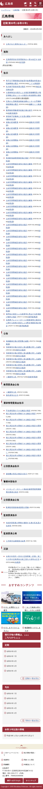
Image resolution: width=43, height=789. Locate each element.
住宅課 (22, 62)
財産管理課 (32, 377)
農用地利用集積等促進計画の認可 (19, 110)
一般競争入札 (11, 377)
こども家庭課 (34, 83)
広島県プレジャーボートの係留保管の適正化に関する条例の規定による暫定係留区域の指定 (23, 323)
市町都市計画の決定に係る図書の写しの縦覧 (23, 347)
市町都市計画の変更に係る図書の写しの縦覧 (23, 353)
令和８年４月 (12, 671)
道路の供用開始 (12, 140)
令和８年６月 (12, 661)
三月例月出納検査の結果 (15, 541)
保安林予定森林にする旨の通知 (18, 116)
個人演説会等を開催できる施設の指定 (21, 413)
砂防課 (10, 167)
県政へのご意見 (29, 760)
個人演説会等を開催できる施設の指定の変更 (23, 426)
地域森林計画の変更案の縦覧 (17, 341)
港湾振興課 (32, 317)
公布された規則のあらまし (16, 44)
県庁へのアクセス (14, 780)
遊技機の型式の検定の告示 (16, 474)
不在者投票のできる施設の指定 (18, 410)
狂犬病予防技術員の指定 (15, 86)
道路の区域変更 (12, 122)
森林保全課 (11, 119)
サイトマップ (31, 780)
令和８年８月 (12, 651)
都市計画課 (20, 350)
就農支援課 (12, 113)
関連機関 (6, 764)
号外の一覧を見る (32, 720)
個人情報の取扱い (29, 753)
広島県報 (16, 10)
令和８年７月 (12, 656)
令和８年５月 (12, 666)
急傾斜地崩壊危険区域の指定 (17, 158)
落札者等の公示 (12, 395)
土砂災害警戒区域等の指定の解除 (19, 164)
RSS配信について (29, 764)
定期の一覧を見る (32, 678)
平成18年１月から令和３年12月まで (20, 735)
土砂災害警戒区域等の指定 (16, 225)
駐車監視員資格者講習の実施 (17, 507)
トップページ (6, 10)
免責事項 (6, 760)
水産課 (17, 562)
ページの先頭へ (21, 748)
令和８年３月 (12, 713)
